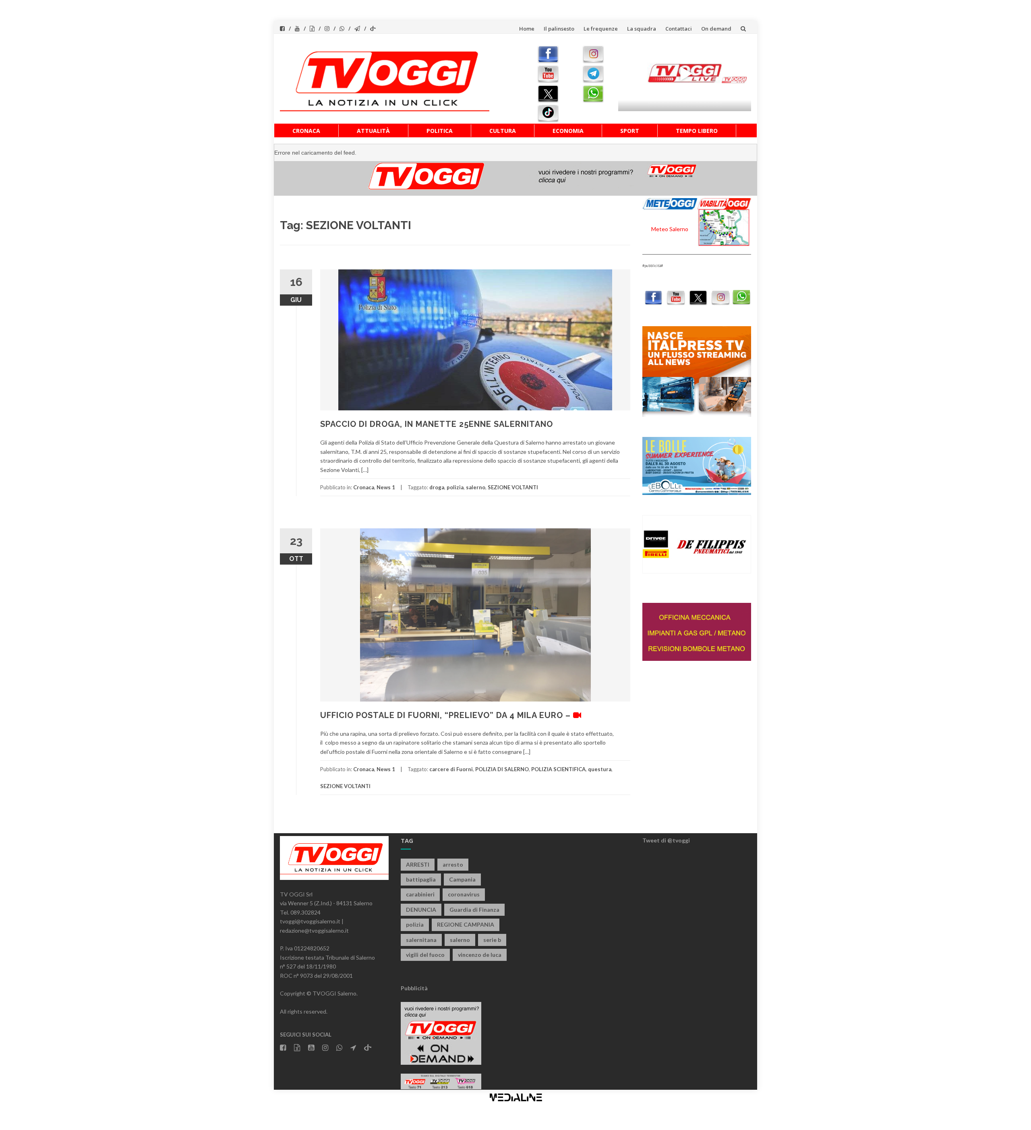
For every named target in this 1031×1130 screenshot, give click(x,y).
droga (436, 487)
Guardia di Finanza (474, 909)
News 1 (386, 487)
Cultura (502, 131)
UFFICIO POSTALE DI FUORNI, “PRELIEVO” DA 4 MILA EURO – (446, 715)
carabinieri (420, 894)
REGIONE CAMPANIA (465, 924)
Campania (462, 879)
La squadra (641, 28)
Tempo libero (697, 131)
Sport (629, 131)
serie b (492, 939)
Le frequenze (601, 28)
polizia (455, 487)
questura (599, 769)
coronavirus (464, 894)
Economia (568, 131)
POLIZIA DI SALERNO (502, 769)
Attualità (373, 131)
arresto (453, 864)
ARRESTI (417, 864)
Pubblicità (414, 988)
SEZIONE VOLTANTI (513, 487)
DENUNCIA (421, 909)
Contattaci (678, 28)
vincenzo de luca (479, 954)
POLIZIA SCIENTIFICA (558, 769)
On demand (716, 28)
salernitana (421, 939)
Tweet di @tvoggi (666, 840)
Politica (439, 131)
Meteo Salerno (669, 229)
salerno (475, 487)
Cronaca (306, 131)
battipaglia (421, 879)
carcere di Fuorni (451, 769)
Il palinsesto (559, 28)
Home (526, 28)
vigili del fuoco (425, 954)
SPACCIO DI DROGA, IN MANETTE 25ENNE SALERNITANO (436, 424)
